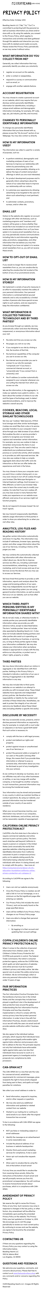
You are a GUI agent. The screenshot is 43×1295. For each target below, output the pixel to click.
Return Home (34, 3)
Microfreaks (21, 3)
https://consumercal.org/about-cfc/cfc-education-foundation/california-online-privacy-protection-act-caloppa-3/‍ (19, 870)
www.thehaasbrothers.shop (24, 1273)
